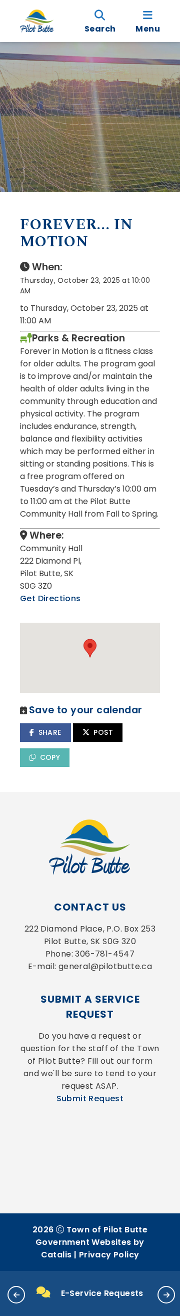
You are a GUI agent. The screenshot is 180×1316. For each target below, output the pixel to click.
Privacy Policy (109, 1254)
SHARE (50, 732)
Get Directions (50, 598)
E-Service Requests (102, 1293)
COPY (50, 757)
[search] (100, 21)
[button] (16, 1294)
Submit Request (90, 1098)
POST (103, 732)
